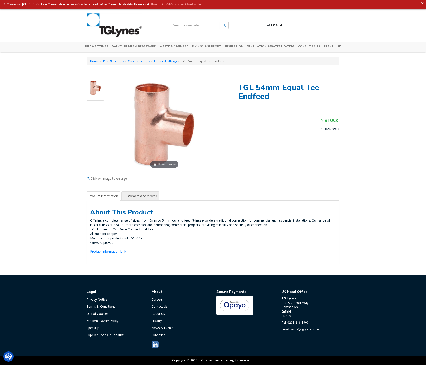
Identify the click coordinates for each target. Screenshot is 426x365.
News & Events (163, 328)
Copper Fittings (139, 61)
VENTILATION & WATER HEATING (270, 46)
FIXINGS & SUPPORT (206, 46)
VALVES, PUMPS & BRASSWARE (134, 46)
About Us (158, 313)
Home (94, 61)
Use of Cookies (97, 313)
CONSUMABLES (309, 46)
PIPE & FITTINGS (96, 46)
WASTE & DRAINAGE (174, 46)
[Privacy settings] (8, 356)
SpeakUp (93, 328)
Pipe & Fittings (113, 61)
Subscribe (158, 335)
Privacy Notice (97, 299)
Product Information (103, 196)
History (157, 321)
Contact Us (160, 306)
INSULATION (234, 46)
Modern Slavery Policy (102, 321)
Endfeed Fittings (165, 61)
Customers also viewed (140, 196)
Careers (157, 299)
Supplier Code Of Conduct (105, 335)
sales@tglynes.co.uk (305, 329)
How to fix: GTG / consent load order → (178, 4)
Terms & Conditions (101, 306)
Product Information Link (108, 251)
